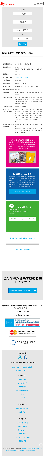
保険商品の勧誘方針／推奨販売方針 (17, 450)
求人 (22, 394)
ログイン (22, 412)
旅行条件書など (31, 450)
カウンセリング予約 (22, 249)
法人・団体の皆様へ (22, 390)
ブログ (22, 397)
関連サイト (22, 441)
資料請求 (22, 433)
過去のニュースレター (22, 370)
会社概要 (22, 379)
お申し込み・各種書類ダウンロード (22, 238)
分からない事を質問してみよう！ (22, 191)
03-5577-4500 (22, 311)
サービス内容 (22, 383)
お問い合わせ (22, 426)
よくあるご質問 (22, 423)
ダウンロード (22, 430)
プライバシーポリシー (27, 448)
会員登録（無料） (22, 408)
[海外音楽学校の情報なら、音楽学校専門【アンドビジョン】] (7, 4)
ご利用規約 (22, 386)
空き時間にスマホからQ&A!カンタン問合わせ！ (22, 218)
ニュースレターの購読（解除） (22, 367)
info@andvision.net (22, 77)
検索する (22, 44)
